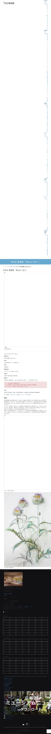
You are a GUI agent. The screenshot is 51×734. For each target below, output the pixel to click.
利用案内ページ (27, 606)
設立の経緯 (47, 245)
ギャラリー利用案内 (47, 95)
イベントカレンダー (47, 205)
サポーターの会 (7, 689)
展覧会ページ (21, 606)
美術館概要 (47, 238)
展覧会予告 (47, 119)
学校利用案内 (6, 684)
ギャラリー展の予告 (47, 158)
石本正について (47, 9)
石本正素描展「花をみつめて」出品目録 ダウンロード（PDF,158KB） (17, 394)
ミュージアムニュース (8, 687)
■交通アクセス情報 (8, 593)
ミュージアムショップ (8, 681)
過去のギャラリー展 (47, 171)
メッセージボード (7, 690)
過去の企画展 (15, 266)
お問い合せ (6, 686)
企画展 (10, 266)
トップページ (5, 266)
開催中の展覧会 (47, 111)
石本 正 (47, 185)
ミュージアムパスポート (47, 48)
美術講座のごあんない (8, 678)
